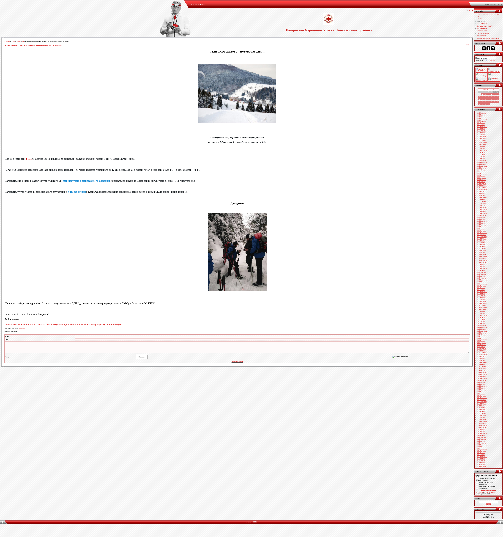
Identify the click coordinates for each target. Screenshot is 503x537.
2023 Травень (481, 390)
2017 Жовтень (481, 258)
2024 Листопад (482, 425)
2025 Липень (481, 441)
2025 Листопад (482, 449)
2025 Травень (481, 437)
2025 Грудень (481, 451)
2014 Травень (481, 178)
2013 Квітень (481, 152)
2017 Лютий (481, 242)
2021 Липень (481, 347)
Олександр (22, 328)
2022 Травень (481, 366)
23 (485, 102)
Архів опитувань (489, 492)
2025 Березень (482, 433)
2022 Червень (481, 368)
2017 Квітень (481, 246)
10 (488, 97)
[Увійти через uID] (484, 48)
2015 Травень (481, 201)
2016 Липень (481, 229)
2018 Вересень (482, 280)
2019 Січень (481, 288)
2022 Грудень (481, 380)
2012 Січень (481, 123)
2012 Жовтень (481, 140)
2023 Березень (482, 386)
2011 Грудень (481, 121)
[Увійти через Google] (493, 48)
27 (497, 102)
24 (488, 102)
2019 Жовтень (481, 305)
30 (485, 104)
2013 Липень (481, 158)
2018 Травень (481, 272)
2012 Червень (481, 132)
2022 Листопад (482, 378)
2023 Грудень (481, 403)
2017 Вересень (482, 256)
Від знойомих (483, 484)
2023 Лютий (481, 384)
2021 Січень (481, 335)
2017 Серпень (481, 254)
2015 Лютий (481, 195)
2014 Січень (481, 170)
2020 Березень (482, 315)
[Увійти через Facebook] (488, 48)
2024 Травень (481, 413)
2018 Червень (481, 274)
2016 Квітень (481, 223)
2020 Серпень (481, 325)
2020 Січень (481, 311)
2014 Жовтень (481, 187)
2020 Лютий (481, 313)
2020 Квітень (481, 317)
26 (494, 102)
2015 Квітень (481, 199)
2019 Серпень (481, 301)
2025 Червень (481, 439)
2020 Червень (481, 321)
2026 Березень (482, 457)
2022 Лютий (481, 360)
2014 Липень (481, 182)
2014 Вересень (482, 185)
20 (497, 99)
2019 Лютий (481, 290)
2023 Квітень (481, 388)
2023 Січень (481, 382)
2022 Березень (482, 362)
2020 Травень (481, 319)
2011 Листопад (481, 119)
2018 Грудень (481, 286)
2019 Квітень (481, 293)
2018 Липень (481, 276)
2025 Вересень (482, 445)
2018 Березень (482, 268)
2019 (13, 41)
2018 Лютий (481, 266)
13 (497, 97)
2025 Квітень (481, 435)
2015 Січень (481, 193)
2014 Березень (482, 174)
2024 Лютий (481, 407)
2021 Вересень (482, 350)
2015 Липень (481, 205)
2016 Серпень (481, 231)
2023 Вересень (482, 398)
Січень (18, 41)
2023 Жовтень (481, 400)
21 (479, 102)
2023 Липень (481, 394)
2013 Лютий (481, 148)
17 (488, 99)
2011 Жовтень (481, 117)
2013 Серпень (481, 160)
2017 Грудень (481, 262)
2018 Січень (481, 264)
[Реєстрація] (469, 10)
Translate (492, 60)
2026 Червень (481, 462)
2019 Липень (481, 299)
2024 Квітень (481, 411)
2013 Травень (481, 154)
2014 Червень (481, 180)
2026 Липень (481, 464)
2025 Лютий (481, 431)
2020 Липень (481, 323)
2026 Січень (481, 453)
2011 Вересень (482, 115)
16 (485, 99)
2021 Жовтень (481, 352)
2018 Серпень (481, 278)
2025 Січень (481, 429)
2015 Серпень (481, 207)
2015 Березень (482, 197)
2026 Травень (481, 460)
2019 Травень (481, 295)
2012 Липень (481, 134)
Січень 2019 (488, 89)
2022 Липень (481, 370)
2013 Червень (481, 156)
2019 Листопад (482, 307)
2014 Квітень (481, 176)
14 (23, 41)
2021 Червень (481, 345)
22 (482, 102)
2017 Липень (481, 252)
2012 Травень (481, 130)
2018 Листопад (482, 284)
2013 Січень (481, 146)
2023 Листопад (482, 402)
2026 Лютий (481, 455)
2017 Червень (481, 250)
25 (491, 102)
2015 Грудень (481, 215)
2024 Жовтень (481, 423)
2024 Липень (481, 417)
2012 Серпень (481, 136)
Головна (7, 41)
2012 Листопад (482, 142)
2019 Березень (482, 292)
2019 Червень (481, 297)
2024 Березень (482, 409)
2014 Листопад (482, 189)
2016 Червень (481, 227)
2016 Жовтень (481, 235)
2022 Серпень (481, 372)
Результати (479, 492)
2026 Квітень (481, 458)
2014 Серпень (481, 183)
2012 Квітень (481, 129)
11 (491, 97)
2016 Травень (481, 225)
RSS (203, 4)
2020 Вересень (482, 327)
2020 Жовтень (481, 329)
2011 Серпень (481, 113)
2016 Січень (481, 217)
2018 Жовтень (481, 282)
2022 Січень (481, 358)
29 (482, 104)
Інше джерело (483, 488)
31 (488, 104)
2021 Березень (482, 339)
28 (479, 104)
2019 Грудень (481, 309)
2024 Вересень (482, 421)
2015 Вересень (482, 209)
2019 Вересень (482, 303)
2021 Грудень (481, 356)
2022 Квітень (481, 364)
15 (482, 99)
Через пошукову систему (487, 486)
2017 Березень (482, 244)
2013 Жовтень (481, 164)
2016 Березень (482, 221)
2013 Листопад (482, 166)
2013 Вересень (482, 162)
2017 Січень (481, 240)
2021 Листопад (482, 354)
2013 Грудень (481, 168)
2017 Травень (481, 248)
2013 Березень (482, 150)
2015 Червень (481, 203)
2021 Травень (481, 343)
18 (491, 99)
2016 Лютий (481, 219)
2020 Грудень (481, 333)
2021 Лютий (481, 337)
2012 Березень (482, 127)
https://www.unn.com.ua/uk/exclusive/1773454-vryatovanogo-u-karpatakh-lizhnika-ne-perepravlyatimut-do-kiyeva (64, 324)
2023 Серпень (481, 396)
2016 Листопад (482, 237)
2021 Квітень (481, 341)
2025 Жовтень (481, 447)
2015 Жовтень (481, 211)
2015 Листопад (482, 213)
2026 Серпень (481, 466)
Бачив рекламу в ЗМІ (486, 482)
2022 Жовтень (481, 376)
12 (494, 97)
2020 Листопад (482, 331)
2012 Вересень (482, 138)
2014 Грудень (481, 191)
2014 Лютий (481, 172)
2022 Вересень (482, 374)
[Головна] (467, 10)
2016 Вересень (482, 233)
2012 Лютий (481, 125)
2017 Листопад (482, 260)
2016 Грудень (481, 238)
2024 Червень (481, 415)
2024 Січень (481, 405)
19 (494, 99)
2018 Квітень (481, 270)
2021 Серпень (481, 348)
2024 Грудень (481, 427)
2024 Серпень (481, 419)
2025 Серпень (481, 443)
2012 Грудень (481, 144)
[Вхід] (472, 10)
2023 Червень (481, 392)
